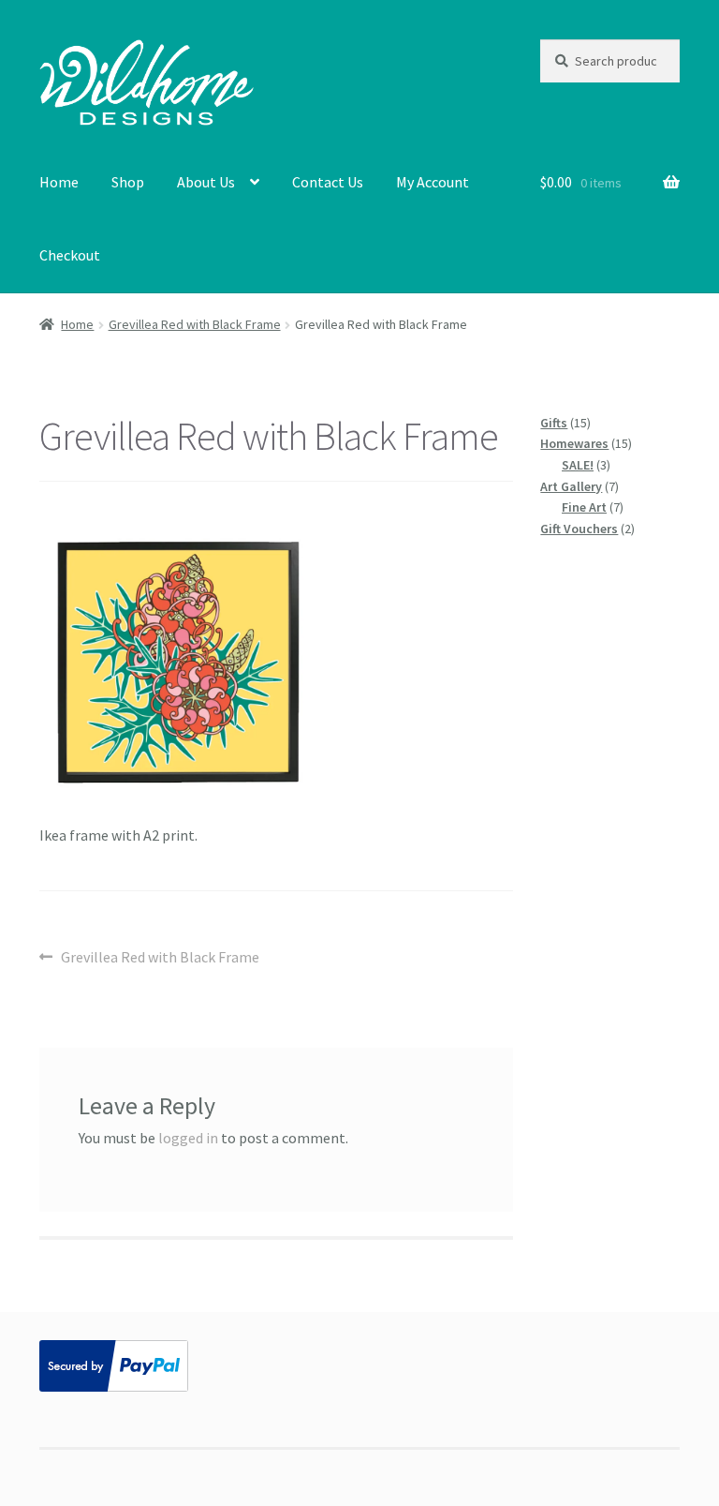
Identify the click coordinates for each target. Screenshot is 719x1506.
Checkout (69, 255)
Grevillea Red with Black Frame (195, 324)
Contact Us (327, 181)
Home (59, 181)
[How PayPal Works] (359, 1366)
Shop (127, 181)
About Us (206, 181)
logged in (188, 1137)
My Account (432, 181)
